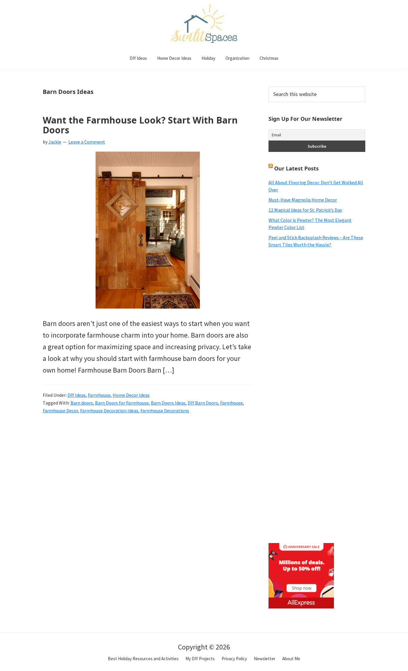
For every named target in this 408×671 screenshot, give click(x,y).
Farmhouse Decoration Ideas (109, 411)
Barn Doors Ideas (168, 403)
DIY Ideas (77, 395)
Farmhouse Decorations (164, 411)
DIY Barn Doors (203, 403)
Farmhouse (99, 395)
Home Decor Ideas (131, 395)
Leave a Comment (86, 142)
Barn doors (81, 403)
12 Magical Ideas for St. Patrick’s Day (305, 210)
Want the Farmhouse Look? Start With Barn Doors (140, 125)
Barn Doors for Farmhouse (122, 403)
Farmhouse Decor (60, 411)
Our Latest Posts (296, 168)
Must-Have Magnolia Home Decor (303, 200)
